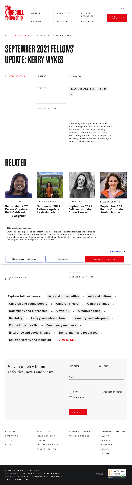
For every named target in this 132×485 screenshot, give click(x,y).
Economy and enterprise (91, 318)
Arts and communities (63, 296)
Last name (104, 366)
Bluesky (105, 436)
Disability (15, 318)
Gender (102, 89)
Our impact (37, 21)
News (70, 35)
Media (8, 445)
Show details (115, 251)
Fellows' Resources (48, 445)
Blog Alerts (78, 397)
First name (74, 366)
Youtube (105, 453)
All (7, 35)
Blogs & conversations (50, 35)
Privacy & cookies (79, 436)
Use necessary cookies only (24, 259)
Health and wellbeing (82, 89)
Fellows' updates (23, 35)
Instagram (106, 445)
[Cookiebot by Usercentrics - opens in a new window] (14, 217)
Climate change (98, 303)
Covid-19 (62, 311)
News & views (63, 13)
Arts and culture (99, 296)
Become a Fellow (46, 449)
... (71, 94)
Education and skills (23, 325)
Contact (10, 440)
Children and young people (28, 303)
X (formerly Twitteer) (112, 431)
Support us (87, 21)
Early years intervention (48, 318)
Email (71, 377)
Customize (63, 259)
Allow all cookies (104, 259)
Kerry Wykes (75, 77)
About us (36, 13)
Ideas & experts (65, 21)
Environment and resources (78, 332)
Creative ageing (89, 311)
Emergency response (61, 325)
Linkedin (105, 440)
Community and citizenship (28, 311)
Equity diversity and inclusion (30, 340)
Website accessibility (81, 431)
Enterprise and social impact (29, 332)
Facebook (105, 449)
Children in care (67, 303)
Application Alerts (113, 392)
